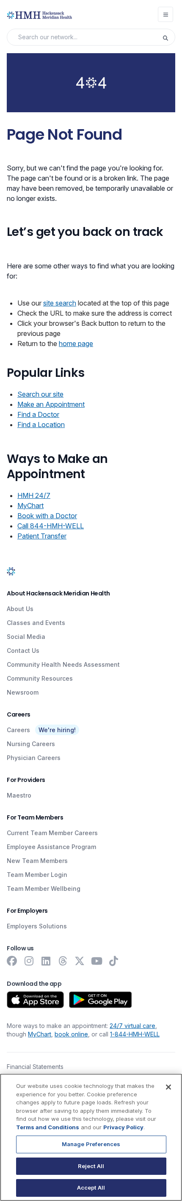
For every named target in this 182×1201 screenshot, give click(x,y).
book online (71, 1034)
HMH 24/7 (33, 495)
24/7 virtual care (132, 1025)
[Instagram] (29, 961)
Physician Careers (34, 757)
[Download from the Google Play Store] (100, 999)
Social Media (26, 636)
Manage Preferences (91, 1144)
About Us (20, 608)
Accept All (91, 1187)
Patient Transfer (41, 536)
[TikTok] (113, 961)
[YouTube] (96, 961)
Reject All (91, 1166)
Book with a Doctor (47, 515)
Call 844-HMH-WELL (50, 526)
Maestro (19, 795)
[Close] (168, 1087)
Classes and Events (36, 622)
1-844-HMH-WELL (135, 1034)
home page (76, 343)
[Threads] (63, 961)
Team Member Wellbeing (43, 888)
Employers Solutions (37, 926)
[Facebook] (12, 961)
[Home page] (11, 571)
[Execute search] (168, 37)
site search (59, 303)
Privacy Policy (123, 1127)
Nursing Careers (31, 743)
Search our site (40, 394)
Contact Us (23, 650)
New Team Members (37, 860)
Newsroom (23, 692)
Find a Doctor (38, 414)
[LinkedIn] (46, 961)
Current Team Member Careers (52, 832)
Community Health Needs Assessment (63, 664)
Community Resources (40, 678)
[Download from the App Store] (35, 999)
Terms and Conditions (47, 1127)
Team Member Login (37, 874)
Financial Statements (35, 1066)
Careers (18, 729)
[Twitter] (79, 961)
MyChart (30, 505)
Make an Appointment (51, 404)
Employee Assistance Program (51, 846)
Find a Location (41, 424)
